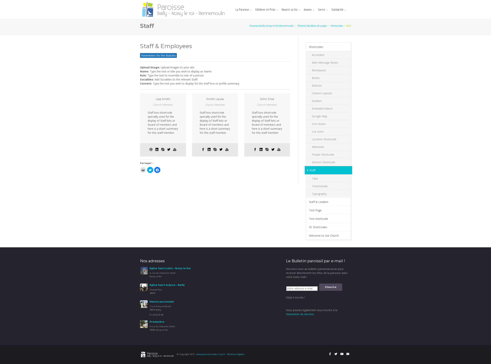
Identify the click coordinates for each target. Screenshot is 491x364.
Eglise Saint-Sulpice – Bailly (167, 285)
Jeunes (308, 9)
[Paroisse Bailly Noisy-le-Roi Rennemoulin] (184, 9)
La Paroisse (242, 9)
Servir (321, 9)
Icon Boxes (319, 124)
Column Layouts (322, 93)
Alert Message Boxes (325, 62)
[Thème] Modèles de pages (312, 25)
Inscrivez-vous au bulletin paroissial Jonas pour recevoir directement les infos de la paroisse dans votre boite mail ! (317, 273)
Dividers (317, 101)
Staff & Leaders (318, 202)
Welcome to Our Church (324, 235)
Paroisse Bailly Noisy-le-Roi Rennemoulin (272, 25)
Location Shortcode (324, 139)
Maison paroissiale (162, 301)
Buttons (317, 85)
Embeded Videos (322, 108)
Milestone (318, 147)
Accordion (318, 55)
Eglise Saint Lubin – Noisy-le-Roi (170, 268)
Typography (319, 194)
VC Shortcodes (318, 227)
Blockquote (319, 70)
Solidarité (337, 9)
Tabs (315, 178)
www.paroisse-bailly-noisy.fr (210, 354)
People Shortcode (323, 154)
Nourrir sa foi (289, 9)
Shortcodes (337, 25)
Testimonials (320, 186)
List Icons (318, 131)
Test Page (315, 210)
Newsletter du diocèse (300, 314)
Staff (312, 170)
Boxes (316, 78)
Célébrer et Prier (265, 9)
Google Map (319, 116)
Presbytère (157, 321)
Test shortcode (318, 219)
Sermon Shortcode (323, 162)
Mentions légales (235, 354)
